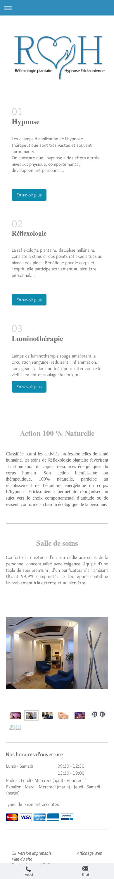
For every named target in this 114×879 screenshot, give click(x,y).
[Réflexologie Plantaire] (63, 715)
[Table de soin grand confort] (15, 715)
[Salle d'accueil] (57, 663)
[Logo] (15, 727)
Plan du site (22, 859)
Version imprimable (34, 853)
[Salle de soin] (80, 715)
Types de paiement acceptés (32, 804)
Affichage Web (89, 853)
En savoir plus (29, 195)
